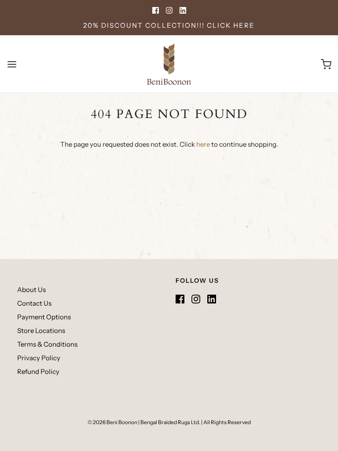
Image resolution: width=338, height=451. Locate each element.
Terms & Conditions (47, 344)
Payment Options (44, 317)
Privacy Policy (38, 358)
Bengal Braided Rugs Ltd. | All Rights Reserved (195, 422)
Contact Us (34, 303)
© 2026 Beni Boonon (112, 422)
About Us (31, 289)
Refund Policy (38, 371)
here (203, 144)
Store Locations (41, 330)
